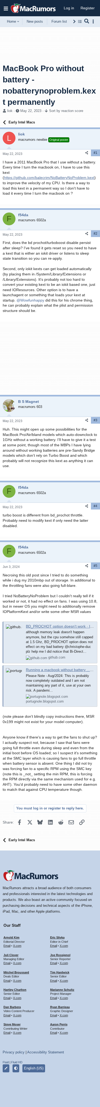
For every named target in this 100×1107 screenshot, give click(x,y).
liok (10, 111)
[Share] (86, 153)
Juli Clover (10, 955)
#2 (95, 233)
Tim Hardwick (59, 972)
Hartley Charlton (14, 989)
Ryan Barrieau (60, 1007)
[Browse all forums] (80, 21)
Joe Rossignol (60, 955)
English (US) (33, 1068)
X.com (17, 945)
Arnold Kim (11, 937)
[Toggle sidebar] (94, 21)
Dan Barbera (12, 1007)
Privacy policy (14, 1052)
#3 (95, 420)
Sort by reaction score (66, 111)
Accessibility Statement (45, 1052)
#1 (95, 153)
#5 (95, 566)
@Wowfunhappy (30, 300)
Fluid (6, 1062)
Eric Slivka (57, 937)
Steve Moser (12, 1024)
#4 (95, 506)
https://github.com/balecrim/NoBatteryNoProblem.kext (49, 177)
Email (6, 945)
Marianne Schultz (62, 989)
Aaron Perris (58, 1024)
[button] (6, 8)
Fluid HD (16, 1062)
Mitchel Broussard (16, 972)
